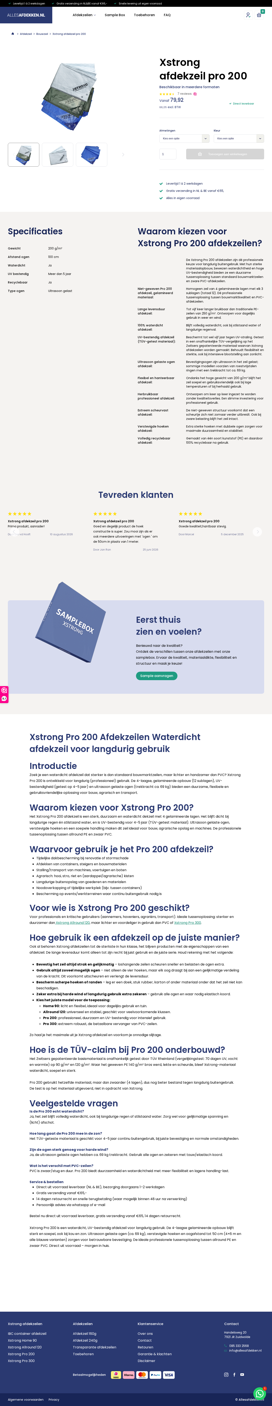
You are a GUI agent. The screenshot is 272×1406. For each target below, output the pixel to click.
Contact (145, 1340)
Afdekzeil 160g (84, 1333)
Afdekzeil (26, 34)
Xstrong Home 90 (22, 1340)
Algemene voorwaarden (26, 1400)
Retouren (145, 1347)
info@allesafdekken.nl (245, 1350)
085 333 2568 (238, 1346)
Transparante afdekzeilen (94, 1347)
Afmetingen (167, 130)
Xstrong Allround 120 (72, 922)
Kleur (217, 130)
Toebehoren (144, 15)
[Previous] (14, 532)
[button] (259, 1393)
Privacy (54, 1400)
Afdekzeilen (82, 15)
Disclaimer (146, 1360)
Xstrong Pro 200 (21, 1354)
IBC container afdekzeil (27, 1333)
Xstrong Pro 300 (187, 922)
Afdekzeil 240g (85, 1340)
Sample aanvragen (156, 675)
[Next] (122, 154)
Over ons (145, 1333)
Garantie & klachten (155, 1354)
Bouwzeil (42, 34)
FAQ (167, 15)
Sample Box (115, 15)
